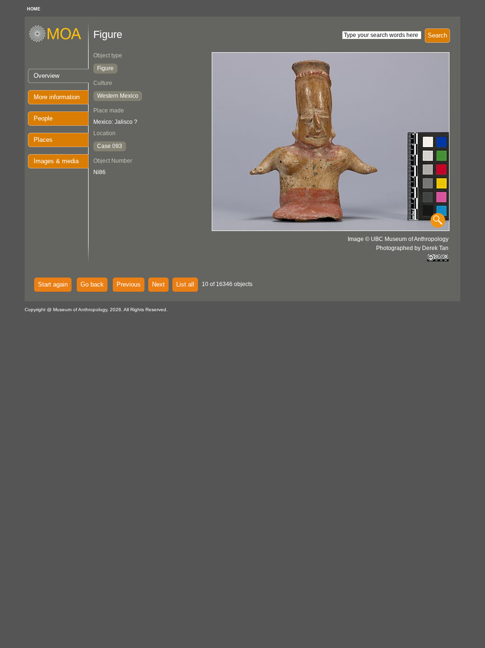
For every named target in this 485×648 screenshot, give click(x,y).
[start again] (58, 40)
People (43, 118)
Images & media (56, 161)
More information (57, 97)
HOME (33, 9)
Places (43, 139)
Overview (46, 75)
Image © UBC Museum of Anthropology (398, 239)
